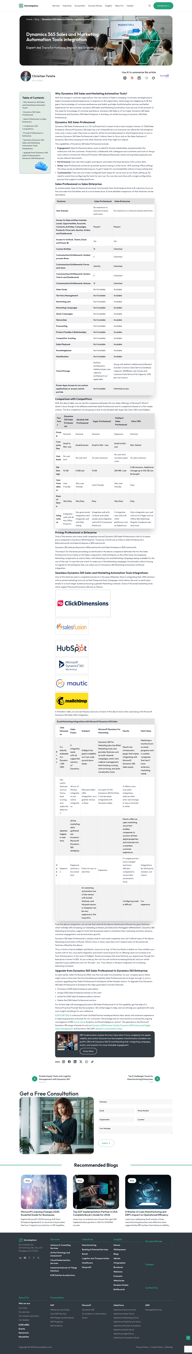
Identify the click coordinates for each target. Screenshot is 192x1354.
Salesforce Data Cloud (124, 1329)
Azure (84, 1317)
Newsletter (24, 1336)
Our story (23, 1308)
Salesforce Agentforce (124, 1333)
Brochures (118, 1267)
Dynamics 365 (88, 1309)
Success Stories (95, 5)
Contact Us (162, 5)
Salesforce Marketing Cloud (126, 1317)
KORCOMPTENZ (62, 1015)
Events (22, 1329)
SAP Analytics (56, 1325)
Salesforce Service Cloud (125, 1309)
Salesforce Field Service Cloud (127, 1321)
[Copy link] (92, 1062)
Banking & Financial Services (95, 1249)
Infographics (119, 1263)
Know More (88, 1051)
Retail (85, 1254)
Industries (67, 5)
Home (29, 19)
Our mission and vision (29, 1316)
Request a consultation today (109, 1028)
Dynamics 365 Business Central (105, 1025)
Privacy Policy (142, 1347)
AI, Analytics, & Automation (94, 1313)
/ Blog (36, 19)
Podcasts (118, 1276)
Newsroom (24, 1332)
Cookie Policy (157, 1347)
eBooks (117, 1258)
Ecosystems (80, 5)
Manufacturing (89, 1245)
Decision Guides (121, 1285)
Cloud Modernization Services (60, 1262)
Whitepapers (120, 1249)
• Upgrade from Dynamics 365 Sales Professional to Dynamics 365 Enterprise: (35, 155)
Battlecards (119, 1289)
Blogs (116, 1254)
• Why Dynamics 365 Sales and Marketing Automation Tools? (33, 105)
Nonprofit (86, 1267)
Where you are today (59, 1309)
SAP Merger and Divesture (62, 1317)
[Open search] (150, 6)
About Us (119, 5)
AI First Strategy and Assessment (60, 1254)
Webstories (119, 1280)
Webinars (118, 1271)
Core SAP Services (58, 1313)
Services (56, 5)
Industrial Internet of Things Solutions (63, 1269)
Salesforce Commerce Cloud (126, 1337)
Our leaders (24, 1320)
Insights (108, 5)
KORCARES (24, 1325)
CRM (90, 126)
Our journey (24, 1312)
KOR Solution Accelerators (62, 1275)
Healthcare (87, 1263)
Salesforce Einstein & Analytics (127, 1325)
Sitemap (168, 1347)
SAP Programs (56, 1321)
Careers (130, 5)
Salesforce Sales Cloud (124, 1313)
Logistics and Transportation (95, 1258)
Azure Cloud (79, 1022)
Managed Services (153, 1309)
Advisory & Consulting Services (60, 1246)
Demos (117, 1245)
